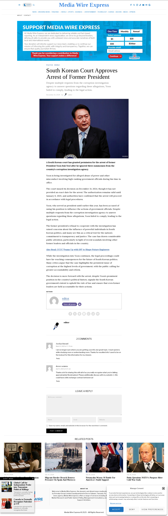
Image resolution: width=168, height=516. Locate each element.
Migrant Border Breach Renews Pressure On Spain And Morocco (60, 479)
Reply (58, 358)
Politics (49, 65)
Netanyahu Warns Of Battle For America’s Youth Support (100, 479)
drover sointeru (62, 366)
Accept (116, 509)
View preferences (152, 509)
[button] (163, 488)
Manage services (115, 503)
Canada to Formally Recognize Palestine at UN (23, 501)
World (57, 65)
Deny (132, 509)
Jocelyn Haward (62, 344)
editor (70, 95)
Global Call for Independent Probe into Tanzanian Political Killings (22, 486)
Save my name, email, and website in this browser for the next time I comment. (78, 426)
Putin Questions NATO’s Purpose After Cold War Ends (145, 479)
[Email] (79, 304)
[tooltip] (131, 5)
